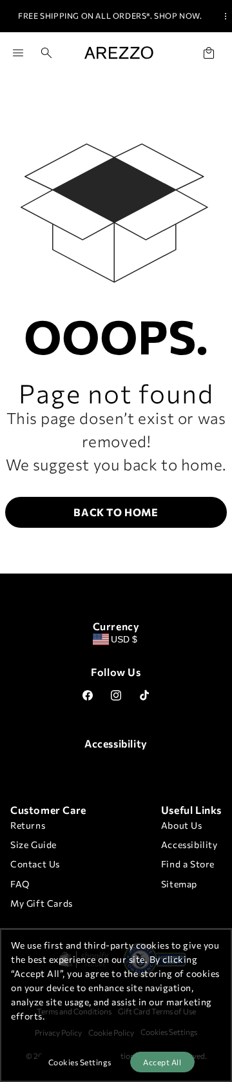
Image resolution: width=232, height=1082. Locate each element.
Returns (27, 825)
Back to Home (115, 512)
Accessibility (189, 844)
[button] (41, 53)
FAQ (20, 883)
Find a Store (188, 863)
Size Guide (33, 844)
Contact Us (35, 863)
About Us (181, 825)
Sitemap (179, 883)
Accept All (162, 1062)
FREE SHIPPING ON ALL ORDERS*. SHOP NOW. (110, 15)
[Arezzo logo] (118, 52)
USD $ (124, 639)
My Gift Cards (41, 903)
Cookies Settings (79, 1062)
